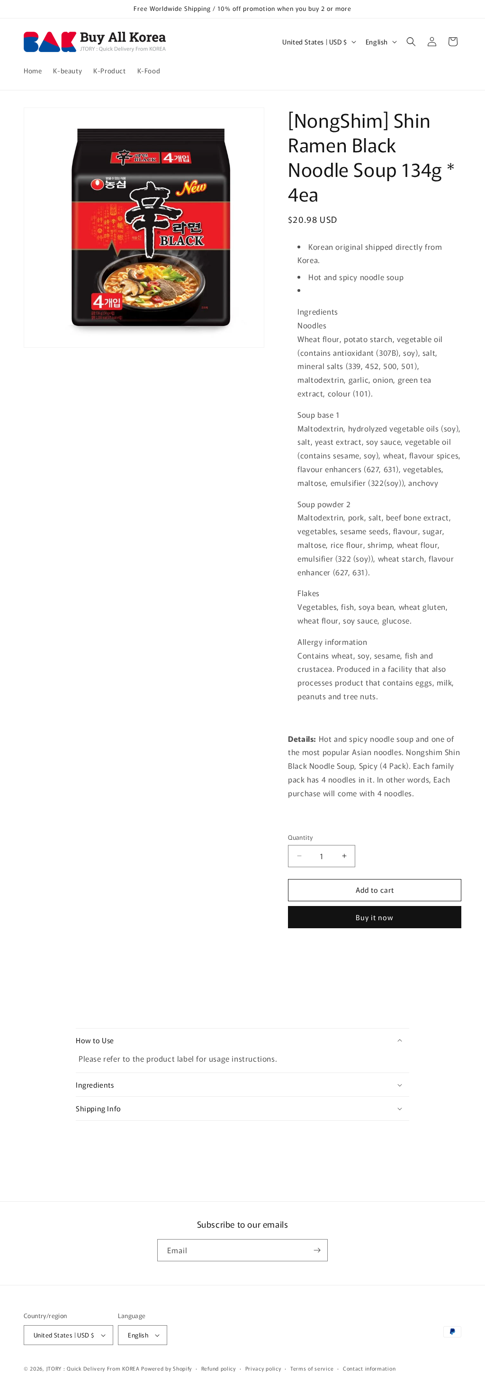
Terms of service (311, 1368)
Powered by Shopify (166, 1368)
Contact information (369, 1368)
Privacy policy (263, 1368)
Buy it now (375, 917)
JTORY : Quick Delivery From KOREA (93, 1368)
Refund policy (218, 1368)
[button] (411, 41)
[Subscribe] (316, 1250)
